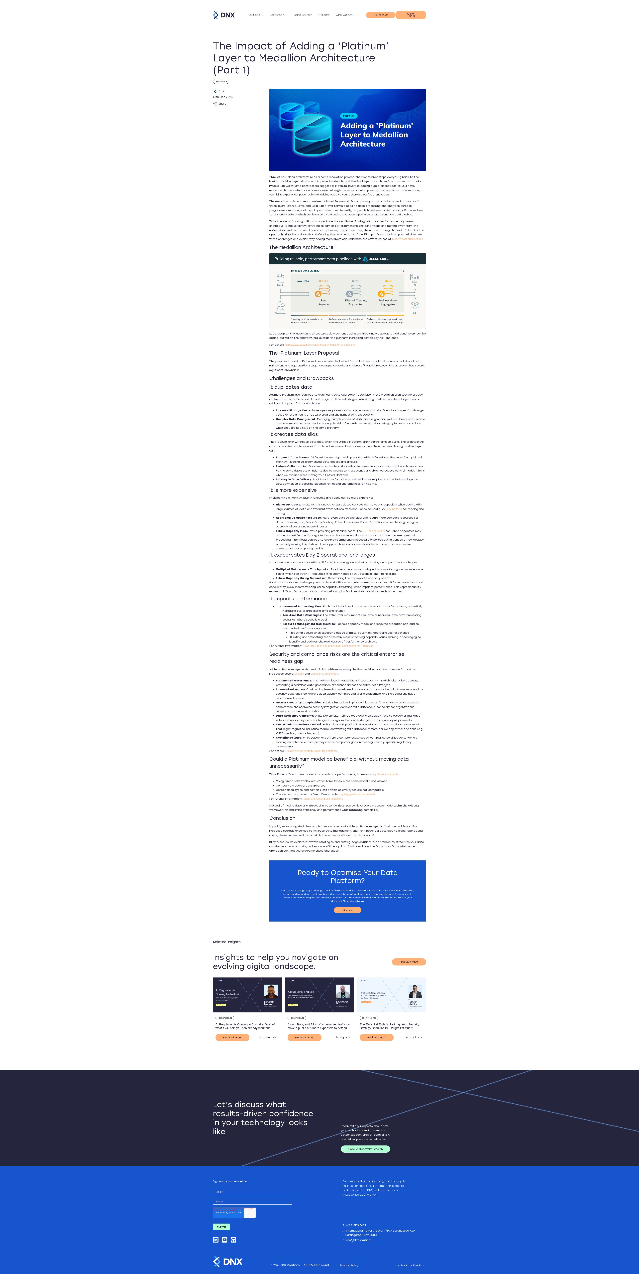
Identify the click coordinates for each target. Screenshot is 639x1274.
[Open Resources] (286, 14)
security (299, 673)
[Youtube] (224, 1240)
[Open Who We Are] (354, 14)
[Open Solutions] (262, 14)
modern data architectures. (408, 239)
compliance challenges (324, 673)
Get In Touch (347, 910)
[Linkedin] (215, 1240)
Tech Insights (221, 81)
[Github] (233, 1240)
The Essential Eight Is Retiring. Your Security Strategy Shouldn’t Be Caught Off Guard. (389, 1026)
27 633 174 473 (319, 1265)
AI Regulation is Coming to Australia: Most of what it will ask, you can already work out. (245, 1026)
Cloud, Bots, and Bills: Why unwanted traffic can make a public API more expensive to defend (319, 1026)
